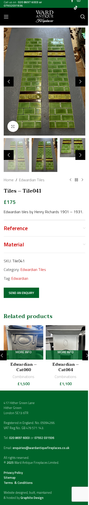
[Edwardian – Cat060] (23, 342)
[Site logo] (44, 16)
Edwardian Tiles (31, 180)
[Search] (83, 17)
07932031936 (13, 5)
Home (9, 180)
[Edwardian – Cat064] (65, 342)
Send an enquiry (21, 292)
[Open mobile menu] (6, 17)
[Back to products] (76, 180)
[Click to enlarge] (13, 126)
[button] (9, 81)
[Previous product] (70, 180)
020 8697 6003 (19, 437)
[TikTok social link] (75, 7)
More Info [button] (24, 352)
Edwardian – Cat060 (23, 367)
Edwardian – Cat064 (65, 367)
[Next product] (82, 180)
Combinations (23, 376)
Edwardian (19, 278)
